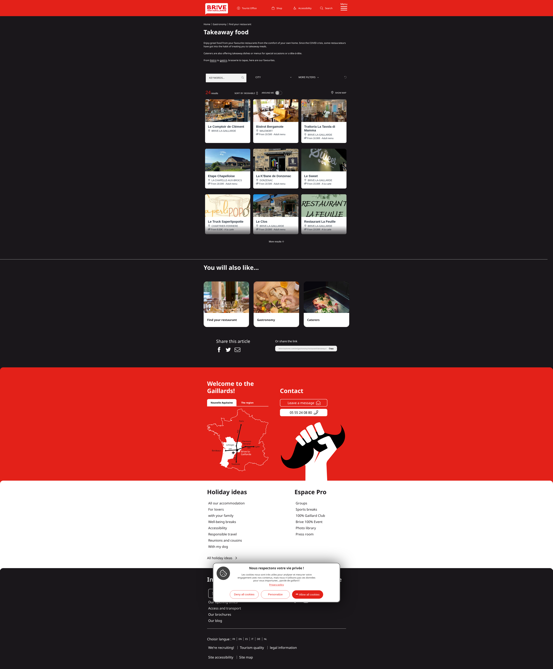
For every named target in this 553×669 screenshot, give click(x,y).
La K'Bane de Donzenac (273, 176)
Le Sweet (311, 176)
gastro (223, 60)
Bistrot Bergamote (269, 126)
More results (275, 241)
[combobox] (274, 78)
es (246, 639)
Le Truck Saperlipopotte (225, 221)
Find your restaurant (240, 24)
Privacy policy (276, 584)
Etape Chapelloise (221, 176)
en (240, 639)
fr (233, 639)
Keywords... (217, 78)
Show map (340, 93)
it (252, 639)
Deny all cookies (244, 594)
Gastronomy (219, 24)
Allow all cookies (309, 594)
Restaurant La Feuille (320, 221)
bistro (213, 60)
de (258, 639)
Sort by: (244, 93)
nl (265, 639)
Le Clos (261, 221)
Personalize (275, 594)
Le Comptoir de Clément (226, 126)
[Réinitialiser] (345, 77)
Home (207, 24)
